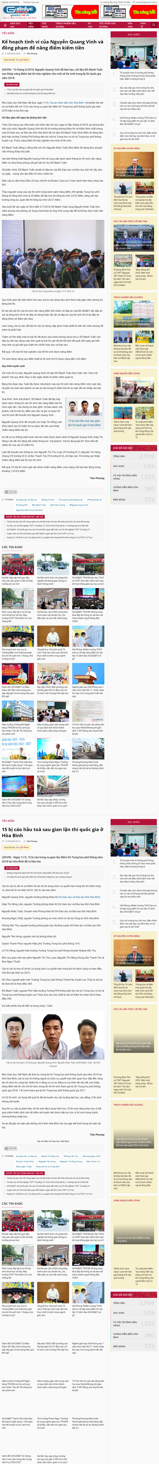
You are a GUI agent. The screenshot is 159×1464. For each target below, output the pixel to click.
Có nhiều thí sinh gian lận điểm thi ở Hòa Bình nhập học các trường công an (39, 877)
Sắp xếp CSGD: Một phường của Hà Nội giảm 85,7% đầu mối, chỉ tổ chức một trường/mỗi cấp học (52, 690)
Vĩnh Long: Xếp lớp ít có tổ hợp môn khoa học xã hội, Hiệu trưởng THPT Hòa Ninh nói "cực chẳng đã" (17, 617)
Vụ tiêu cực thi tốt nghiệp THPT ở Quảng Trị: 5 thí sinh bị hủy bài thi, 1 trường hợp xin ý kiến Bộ (47, 525)
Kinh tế (143, 25)
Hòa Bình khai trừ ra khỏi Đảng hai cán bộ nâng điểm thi (31, 93)
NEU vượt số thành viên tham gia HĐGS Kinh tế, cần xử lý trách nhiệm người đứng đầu (144, 351)
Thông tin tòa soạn (31, 2)
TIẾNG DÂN (119, 456)
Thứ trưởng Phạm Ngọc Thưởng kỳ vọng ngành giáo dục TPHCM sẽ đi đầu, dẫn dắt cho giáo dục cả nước (52, 767)
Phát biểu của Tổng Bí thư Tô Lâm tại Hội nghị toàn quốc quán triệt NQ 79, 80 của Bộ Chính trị (133, 172)
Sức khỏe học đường (107, 25)
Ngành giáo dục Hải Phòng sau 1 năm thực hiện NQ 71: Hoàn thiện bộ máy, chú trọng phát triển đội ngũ (88, 692)
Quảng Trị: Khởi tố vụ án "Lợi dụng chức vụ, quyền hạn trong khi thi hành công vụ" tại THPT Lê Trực (49, 537)
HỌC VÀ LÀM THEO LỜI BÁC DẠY (130, 221)
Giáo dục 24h (15, 25)
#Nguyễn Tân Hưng (46, 1161)
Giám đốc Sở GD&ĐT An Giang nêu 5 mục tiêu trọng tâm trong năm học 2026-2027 (17, 802)
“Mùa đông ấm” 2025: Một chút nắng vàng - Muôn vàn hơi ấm (144, 274)
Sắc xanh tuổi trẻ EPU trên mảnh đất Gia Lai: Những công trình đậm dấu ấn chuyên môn (133, 245)
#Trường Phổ (21, 505)
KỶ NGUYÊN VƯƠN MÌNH (127, 148)
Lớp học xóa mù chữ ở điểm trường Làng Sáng (133, 399)
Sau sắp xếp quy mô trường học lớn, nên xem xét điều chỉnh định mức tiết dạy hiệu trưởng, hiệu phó (137, 91)
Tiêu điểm (31, 25)
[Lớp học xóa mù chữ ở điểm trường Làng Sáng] (134, 390)
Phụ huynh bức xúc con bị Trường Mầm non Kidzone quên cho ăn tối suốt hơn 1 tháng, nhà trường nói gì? (17, 654)
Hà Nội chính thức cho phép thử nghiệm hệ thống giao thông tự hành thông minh (52, 580)
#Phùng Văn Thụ (71, 1156)
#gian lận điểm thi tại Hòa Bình (29, 510)
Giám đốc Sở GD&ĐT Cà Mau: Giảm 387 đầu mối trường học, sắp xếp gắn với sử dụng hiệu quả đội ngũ (18, 692)
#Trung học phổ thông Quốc (71, 500)
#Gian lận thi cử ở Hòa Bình (48, 1166)
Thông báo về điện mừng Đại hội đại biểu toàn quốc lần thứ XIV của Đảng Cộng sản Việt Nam (144, 203)
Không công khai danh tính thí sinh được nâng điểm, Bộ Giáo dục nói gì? (38, 873)
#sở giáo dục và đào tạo (26, 500)
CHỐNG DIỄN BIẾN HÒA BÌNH (125, 489)
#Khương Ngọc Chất (91, 1156)
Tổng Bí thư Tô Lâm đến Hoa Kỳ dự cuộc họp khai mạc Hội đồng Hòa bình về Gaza (123, 203)
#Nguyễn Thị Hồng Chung (71, 1161)
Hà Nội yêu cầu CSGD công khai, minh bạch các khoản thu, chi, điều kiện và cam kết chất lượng (52, 615)
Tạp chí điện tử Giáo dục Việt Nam (53, 1141)
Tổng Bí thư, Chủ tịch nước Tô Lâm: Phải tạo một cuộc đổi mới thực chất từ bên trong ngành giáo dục (52, 654)
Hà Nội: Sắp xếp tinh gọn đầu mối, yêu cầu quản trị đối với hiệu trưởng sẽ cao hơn (17, 580)
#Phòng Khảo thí (94, 500)
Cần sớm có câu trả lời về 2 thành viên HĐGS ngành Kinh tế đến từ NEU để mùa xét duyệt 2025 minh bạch (133, 321)
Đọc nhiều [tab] (134, 34)
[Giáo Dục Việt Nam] (20, 12)
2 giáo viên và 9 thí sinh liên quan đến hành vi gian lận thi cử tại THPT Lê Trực (40, 533)
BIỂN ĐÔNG (119, 499)
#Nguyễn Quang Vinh (78, 505)
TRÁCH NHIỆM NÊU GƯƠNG (128, 297)
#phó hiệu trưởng (57, 505)
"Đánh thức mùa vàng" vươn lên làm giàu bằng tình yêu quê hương (123, 427)
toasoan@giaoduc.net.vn (146, 2)
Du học (90, 25)
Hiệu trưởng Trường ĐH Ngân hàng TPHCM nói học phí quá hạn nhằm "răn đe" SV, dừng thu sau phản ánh (17, 729)
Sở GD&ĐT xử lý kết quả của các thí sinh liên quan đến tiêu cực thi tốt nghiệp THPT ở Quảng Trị (48, 529)
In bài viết (12, 492)
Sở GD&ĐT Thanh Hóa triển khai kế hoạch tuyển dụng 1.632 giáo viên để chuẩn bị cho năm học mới (17, 767)
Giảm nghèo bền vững (127, 373)
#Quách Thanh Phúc (25, 1161)
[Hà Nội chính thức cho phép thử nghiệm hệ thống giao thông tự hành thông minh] (53, 564)
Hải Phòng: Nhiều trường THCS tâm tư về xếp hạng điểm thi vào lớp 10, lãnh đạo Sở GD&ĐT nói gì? (87, 654)
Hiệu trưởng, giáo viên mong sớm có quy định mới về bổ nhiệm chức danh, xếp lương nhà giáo (53, 727)
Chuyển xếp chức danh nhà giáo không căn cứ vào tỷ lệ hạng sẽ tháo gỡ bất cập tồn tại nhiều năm (138, 106)
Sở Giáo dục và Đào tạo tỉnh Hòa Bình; (79, 897)
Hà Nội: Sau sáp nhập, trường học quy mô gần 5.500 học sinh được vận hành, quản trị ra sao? (52, 802)
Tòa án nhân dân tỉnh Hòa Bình (67, 102)
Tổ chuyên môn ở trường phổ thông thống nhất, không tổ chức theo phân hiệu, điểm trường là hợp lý (138, 75)
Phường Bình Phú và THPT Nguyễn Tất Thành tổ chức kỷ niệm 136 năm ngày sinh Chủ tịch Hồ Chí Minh (122, 277)
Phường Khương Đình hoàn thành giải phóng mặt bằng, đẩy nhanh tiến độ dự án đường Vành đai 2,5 (88, 767)
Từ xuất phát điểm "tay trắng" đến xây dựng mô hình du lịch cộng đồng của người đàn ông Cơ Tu (144, 430)
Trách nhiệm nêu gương (66, 25)
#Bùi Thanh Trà (93, 1161)
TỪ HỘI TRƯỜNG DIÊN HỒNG (125, 477)
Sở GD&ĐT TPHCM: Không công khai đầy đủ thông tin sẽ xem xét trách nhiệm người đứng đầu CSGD (87, 617)
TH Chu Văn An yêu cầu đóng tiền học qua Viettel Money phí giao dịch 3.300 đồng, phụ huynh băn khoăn (88, 729)
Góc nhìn (45, 25)
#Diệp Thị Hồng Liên (50, 1156)
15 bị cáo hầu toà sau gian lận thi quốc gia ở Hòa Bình (30, 89)
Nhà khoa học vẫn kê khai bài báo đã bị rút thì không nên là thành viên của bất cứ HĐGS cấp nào (123, 353)
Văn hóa (130, 25)
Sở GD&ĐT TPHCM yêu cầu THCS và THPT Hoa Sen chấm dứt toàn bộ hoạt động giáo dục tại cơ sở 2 (88, 580)
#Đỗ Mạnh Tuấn (39, 505)
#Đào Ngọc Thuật (24, 1166)
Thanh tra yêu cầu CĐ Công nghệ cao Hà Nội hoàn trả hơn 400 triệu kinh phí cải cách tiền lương (48, 521)
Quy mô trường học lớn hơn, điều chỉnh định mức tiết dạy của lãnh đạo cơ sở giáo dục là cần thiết (138, 136)
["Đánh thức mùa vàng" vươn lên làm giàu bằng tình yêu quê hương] (123, 413)
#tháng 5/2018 (47, 500)
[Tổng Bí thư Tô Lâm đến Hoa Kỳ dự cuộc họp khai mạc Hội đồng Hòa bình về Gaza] (123, 188)
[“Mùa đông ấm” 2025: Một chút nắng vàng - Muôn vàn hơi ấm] (144, 261)
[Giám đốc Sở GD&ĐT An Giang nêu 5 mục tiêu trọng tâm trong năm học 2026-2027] (18, 786)
